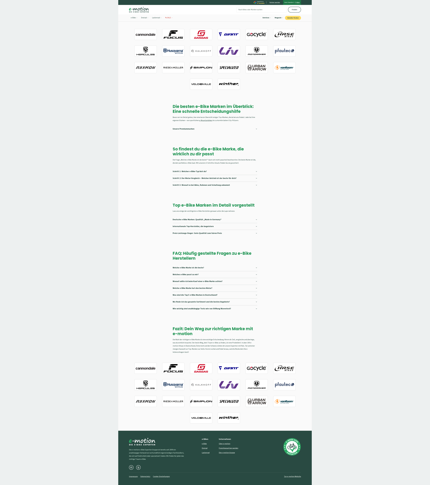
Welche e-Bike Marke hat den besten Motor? (192, 288)
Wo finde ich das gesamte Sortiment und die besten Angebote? (201, 301)
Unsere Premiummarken (183, 128)
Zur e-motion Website (292, 476)
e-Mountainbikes (205, 120)
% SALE (168, 17)
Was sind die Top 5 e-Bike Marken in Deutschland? (195, 295)
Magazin (278, 17)
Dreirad (144, 17)
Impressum (133, 476)
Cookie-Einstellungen (161, 476)
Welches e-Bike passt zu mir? (186, 274)
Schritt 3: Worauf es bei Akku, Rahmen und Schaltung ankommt (201, 185)
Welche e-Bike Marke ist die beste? (188, 267)
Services (265, 17)
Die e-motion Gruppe (227, 452)
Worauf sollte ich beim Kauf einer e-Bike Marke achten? (198, 281)
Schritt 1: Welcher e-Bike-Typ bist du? (190, 171)
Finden (294, 9)
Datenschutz (145, 476)
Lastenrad (156, 17)
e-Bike (133, 17)
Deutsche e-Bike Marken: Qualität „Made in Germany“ (197, 219)
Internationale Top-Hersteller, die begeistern (193, 226)
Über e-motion (224, 443)
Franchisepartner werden (228, 448)
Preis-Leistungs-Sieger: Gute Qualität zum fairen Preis (197, 233)
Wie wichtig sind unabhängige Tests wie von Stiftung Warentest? (202, 308)
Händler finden (293, 18)
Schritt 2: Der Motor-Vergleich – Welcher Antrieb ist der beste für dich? (204, 178)
